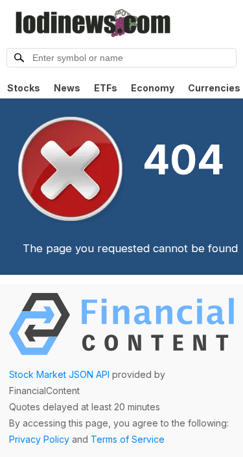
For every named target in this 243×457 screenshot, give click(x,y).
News (67, 87)
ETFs (105, 87)
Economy (152, 87)
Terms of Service (128, 439)
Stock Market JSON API (59, 374)
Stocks (23, 87)
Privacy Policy (39, 439)
